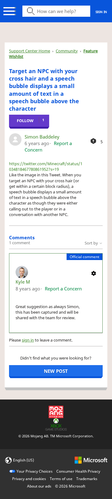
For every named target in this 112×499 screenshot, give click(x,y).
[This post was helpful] (93, 141)
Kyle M (23, 282)
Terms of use (61, 478)
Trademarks (86, 478)
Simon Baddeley (42, 137)
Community (67, 51)
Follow (25, 120)
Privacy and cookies (29, 478)
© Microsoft (70, 486)
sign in (28, 340)
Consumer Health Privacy (78, 471)
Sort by (92, 243)
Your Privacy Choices (34, 471)
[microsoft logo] (91, 459)
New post (56, 371)
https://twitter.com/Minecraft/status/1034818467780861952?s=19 (45, 166)
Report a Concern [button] (63, 288)
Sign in (101, 12)
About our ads (39, 486)
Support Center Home (29, 51)
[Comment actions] (93, 272)
